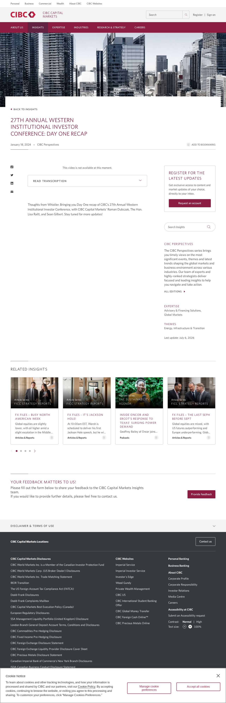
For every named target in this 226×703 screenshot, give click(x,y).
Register (198, 14)
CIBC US (121, 595)
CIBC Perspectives (48, 144)
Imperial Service (125, 564)
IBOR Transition (20, 583)
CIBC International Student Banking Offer (136, 603)
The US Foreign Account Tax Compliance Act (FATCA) (42, 589)
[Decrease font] (184, 626)
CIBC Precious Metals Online (133, 623)
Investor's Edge (125, 576)
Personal (15, 3)
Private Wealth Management (133, 589)
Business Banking (178, 565)
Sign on (211, 14)
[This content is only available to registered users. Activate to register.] (54, 382)
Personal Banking (178, 558)
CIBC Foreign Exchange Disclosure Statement (37, 643)
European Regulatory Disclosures (30, 613)
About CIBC (75, 3)
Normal (187, 621)
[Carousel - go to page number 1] (16, 451)
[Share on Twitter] (12, 175)
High (199, 621)
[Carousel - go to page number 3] (25, 451)
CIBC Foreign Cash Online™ (132, 617)
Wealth (60, 3)
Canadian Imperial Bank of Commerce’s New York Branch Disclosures (51, 661)
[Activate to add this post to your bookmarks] (51, 437)
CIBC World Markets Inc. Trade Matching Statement (41, 576)
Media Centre (176, 596)
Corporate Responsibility (182, 584)
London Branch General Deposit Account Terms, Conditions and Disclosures (55, 625)
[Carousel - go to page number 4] (30, 451)
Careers (173, 602)
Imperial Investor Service (130, 570)
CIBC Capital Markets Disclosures (31, 558)
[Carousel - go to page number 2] (21, 451)
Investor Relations (178, 590)
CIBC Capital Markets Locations (29, 541)
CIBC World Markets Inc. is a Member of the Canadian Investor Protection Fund (57, 564)
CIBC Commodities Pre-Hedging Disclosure (36, 631)
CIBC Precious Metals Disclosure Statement (36, 655)
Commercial (45, 3)
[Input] (167, 15)
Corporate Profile (178, 578)
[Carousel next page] (34, 451)
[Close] (218, 676)
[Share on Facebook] (12, 167)
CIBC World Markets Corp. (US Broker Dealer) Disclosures (45, 570)
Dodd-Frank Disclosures (25, 595)
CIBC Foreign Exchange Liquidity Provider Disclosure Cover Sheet (49, 649)
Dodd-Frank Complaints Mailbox (30, 601)
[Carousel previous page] (12, 451)
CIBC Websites (94, 3)
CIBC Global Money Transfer (132, 611)
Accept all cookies (198, 686)
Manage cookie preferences (149, 688)
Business (29, 3)
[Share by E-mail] (12, 191)
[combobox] (167, 15)
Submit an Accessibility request (186, 615)
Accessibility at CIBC (180, 609)
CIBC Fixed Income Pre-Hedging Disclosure (36, 637)
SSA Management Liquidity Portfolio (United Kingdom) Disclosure (49, 619)
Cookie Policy (86, 686)
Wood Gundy (123, 583)
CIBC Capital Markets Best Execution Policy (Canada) (42, 607)
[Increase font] (190, 626)
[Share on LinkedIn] (12, 183)
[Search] (185, 14)
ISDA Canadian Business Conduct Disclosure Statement (43, 667)
